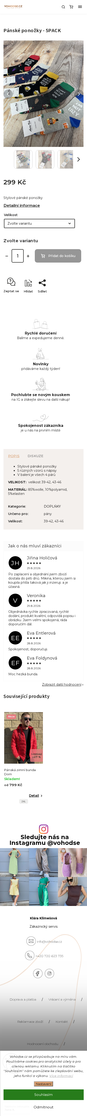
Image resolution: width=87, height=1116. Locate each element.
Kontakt (61, 1022)
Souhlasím (43, 1094)
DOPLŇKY (52, 506)
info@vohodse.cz (49, 941)
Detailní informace (21, 205)
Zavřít (72, 299)
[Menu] (80, 7)
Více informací (61, 1076)
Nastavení (43, 1084)
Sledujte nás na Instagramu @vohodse (45, 840)
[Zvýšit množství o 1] (28, 256)
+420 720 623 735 (49, 956)
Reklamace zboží (30, 1022)
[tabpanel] (23, 759)
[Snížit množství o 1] (7, 256)
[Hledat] (63, 6)
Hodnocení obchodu (42, 1044)
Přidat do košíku (61, 256)
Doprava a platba (23, 999)
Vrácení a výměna (62, 999)
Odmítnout (43, 1107)
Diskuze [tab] (35, 456)
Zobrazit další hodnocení (61, 684)
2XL (24, 801)
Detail (34, 796)
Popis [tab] (13, 456)
